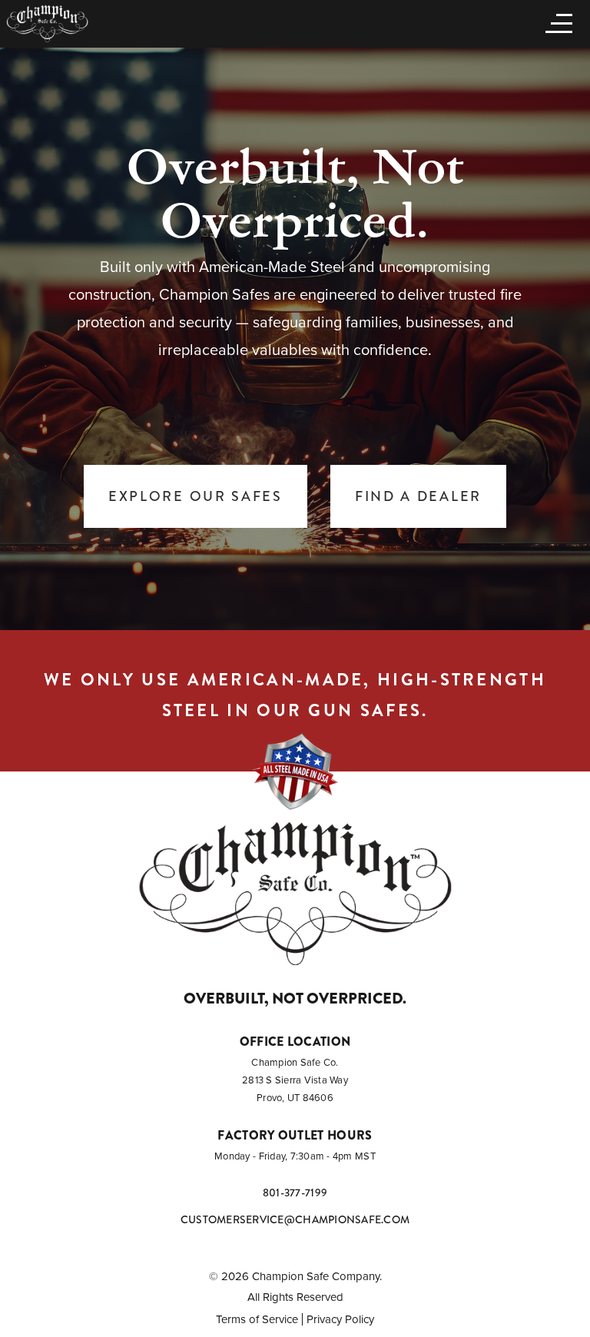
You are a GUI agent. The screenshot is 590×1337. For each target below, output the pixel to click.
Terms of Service (257, 1319)
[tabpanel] (295, 338)
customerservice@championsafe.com (295, 1219)
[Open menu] (555, 22)
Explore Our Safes (195, 496)
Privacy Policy (340, 1319)
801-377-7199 (295, 1192)
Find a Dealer (418, 496)
